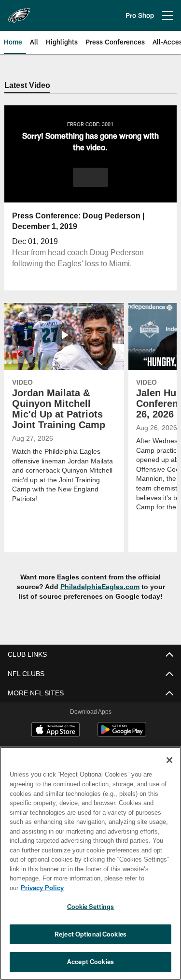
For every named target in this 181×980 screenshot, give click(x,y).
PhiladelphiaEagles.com (100, 587)
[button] (90, 177)
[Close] (169, 769)
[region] (90, 868)
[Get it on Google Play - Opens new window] (122, 735)
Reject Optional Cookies (90, 934)
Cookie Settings (90, 906)
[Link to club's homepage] (19, 11)
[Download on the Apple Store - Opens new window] (55, 731)
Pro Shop (139, 15)
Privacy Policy (116, 888)
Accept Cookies (90, 962)
